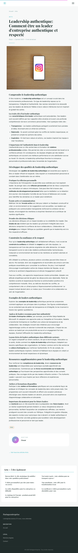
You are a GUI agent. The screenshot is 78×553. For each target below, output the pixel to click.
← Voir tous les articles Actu (18, 452)
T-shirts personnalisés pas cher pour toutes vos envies (19, 483)
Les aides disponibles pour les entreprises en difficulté (20, 490)
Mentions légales (8, 538)
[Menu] (73, 3)
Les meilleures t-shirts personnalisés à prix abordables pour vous (56, 490)
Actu (16, 11)
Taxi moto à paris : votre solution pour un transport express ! (55, 477)
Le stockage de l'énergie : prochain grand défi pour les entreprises (20, 496)
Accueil (11, 11)
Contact (5, 541)
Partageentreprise (11, 514)
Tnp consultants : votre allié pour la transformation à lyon (53, 483)
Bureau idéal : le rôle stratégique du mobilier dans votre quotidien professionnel (20, 477)
